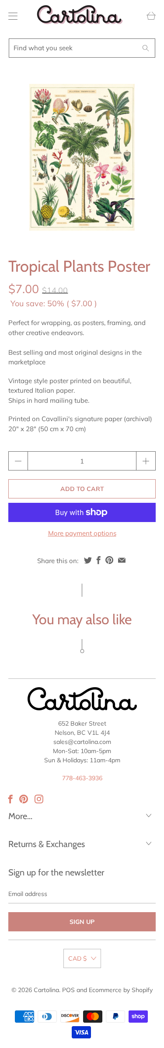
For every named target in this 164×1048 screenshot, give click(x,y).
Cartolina (46, 990)
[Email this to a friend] (122, 560)
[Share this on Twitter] (88, 560)
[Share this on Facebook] (98, 560)
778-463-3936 (82, 778)
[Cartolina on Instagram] (39, 799)
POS (68, 990)
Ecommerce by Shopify (121, 990)
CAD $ (77, 958)
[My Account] (10, 16)
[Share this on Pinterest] (109, 560)
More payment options (82, 533)
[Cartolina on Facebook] (10, 799)
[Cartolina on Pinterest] (23, 799)
